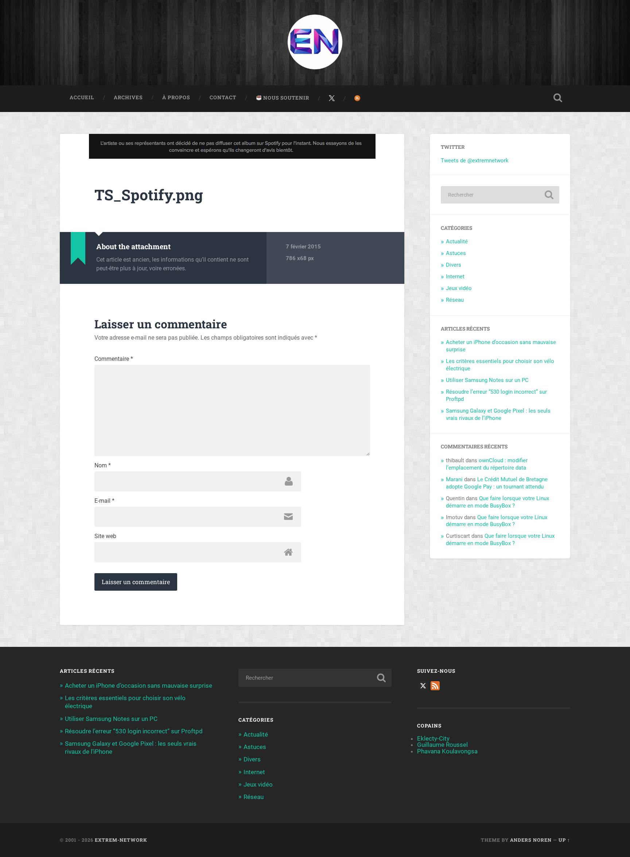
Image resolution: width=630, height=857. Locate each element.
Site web (105, 536)
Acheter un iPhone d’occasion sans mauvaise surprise (138, 685)
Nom (102, 465)
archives (128, 97)
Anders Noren (531, 840)
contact (223, 97)
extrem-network (121, 840)
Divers (453, 265)
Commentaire (113, 359)
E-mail (104, 501)
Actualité (457, 241)
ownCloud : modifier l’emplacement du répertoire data (487, 464)
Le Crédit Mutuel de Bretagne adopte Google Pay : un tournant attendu (497, 483)
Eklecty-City (433, 738)
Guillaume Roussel (442, 744)
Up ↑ (564, 840)
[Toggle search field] (557, 97)
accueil (82, 97)
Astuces (456, 253)
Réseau (455, 300)
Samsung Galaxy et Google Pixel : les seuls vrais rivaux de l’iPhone (498, 414)
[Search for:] (500, 195)
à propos (176, 97)
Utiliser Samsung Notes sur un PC (487, 380)
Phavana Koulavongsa (447, 751)
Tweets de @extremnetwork (475, 160)
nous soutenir (285, 97)
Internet (455, 276)
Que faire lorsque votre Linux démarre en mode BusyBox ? (497, 502)
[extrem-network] (315, 43)
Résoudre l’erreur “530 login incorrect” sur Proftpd (134, 731)
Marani (454, 479)
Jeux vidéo (459, 288)
